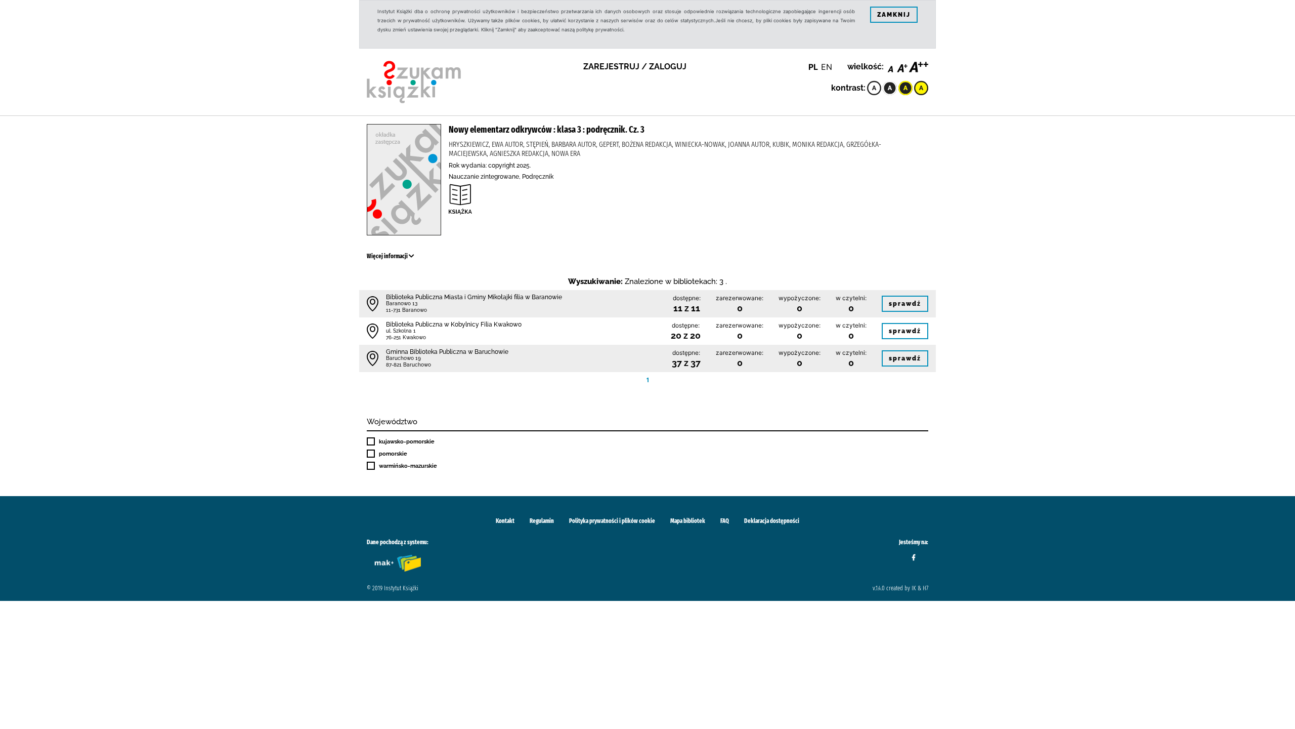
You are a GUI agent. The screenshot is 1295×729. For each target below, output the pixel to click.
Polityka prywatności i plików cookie (612, 520)
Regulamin (542, 520)
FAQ (724, 520)
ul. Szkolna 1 (401, 331)
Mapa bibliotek (687, 520)
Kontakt (505, 520)
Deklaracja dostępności (771, 520)
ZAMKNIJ (894, 14)
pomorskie (393, 454)
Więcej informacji (388, 256)
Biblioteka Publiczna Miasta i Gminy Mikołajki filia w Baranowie (474, 297)
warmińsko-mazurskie (408, 466)
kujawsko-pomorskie (407, 441)
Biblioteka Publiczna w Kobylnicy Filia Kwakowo (454, 324)
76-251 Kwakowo (406, 337)
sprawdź (905, 303)
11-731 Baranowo (406, 310)
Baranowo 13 (401, 303)
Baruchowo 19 (403, 358)
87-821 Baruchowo (408, 365)
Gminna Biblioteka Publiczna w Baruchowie (447, 351)
